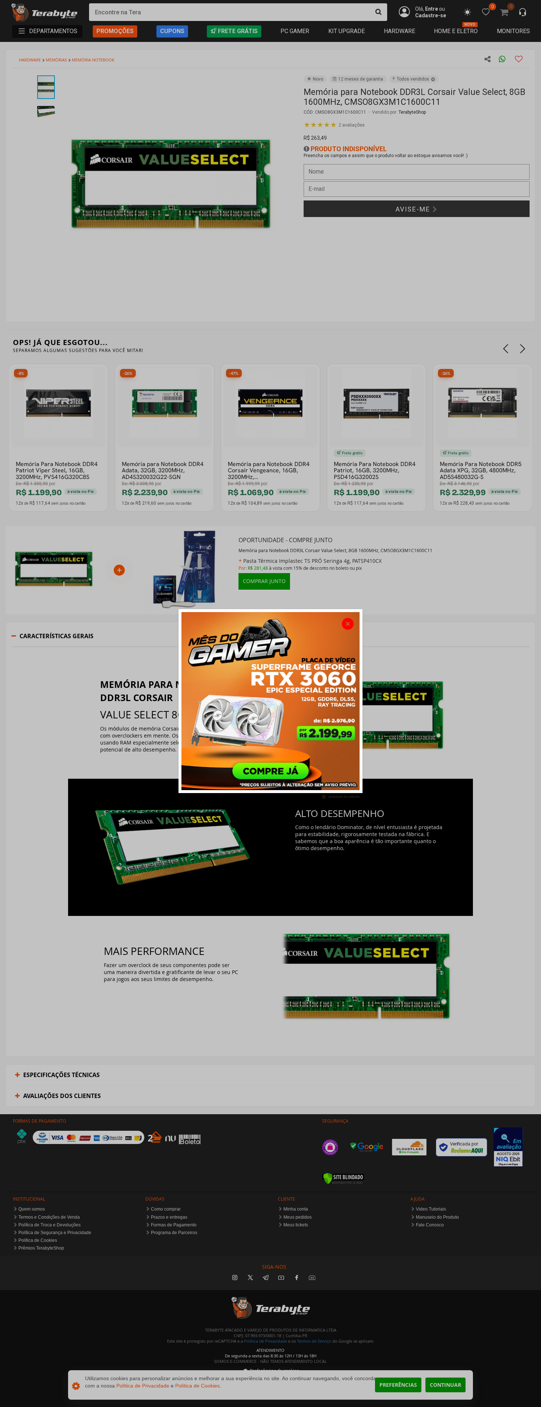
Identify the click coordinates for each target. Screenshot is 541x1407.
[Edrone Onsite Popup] (270, 703)
